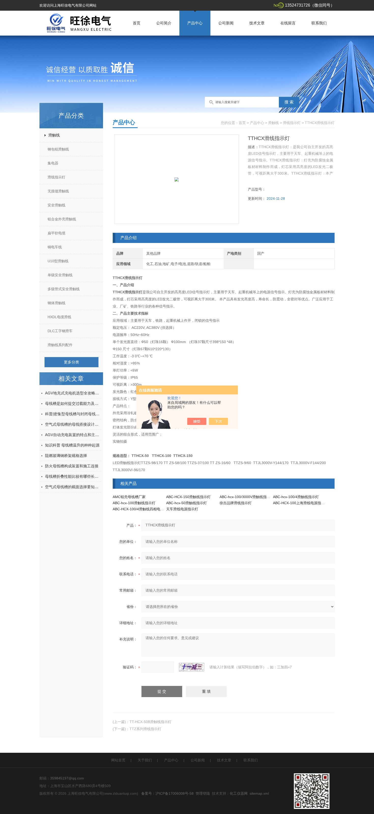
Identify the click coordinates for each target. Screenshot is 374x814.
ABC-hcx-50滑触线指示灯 (186, 503)
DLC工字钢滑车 (60, 331)
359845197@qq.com (67, 778)
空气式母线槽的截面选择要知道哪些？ (73, 487)
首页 (136, 23)
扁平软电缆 (56, 233)
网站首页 (118, 760)
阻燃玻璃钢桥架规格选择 (66, 455)
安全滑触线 (56, 205)
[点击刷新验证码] (191, 667)
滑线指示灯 (56, 177)
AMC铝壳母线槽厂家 (129, 497)
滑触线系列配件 (60, 345)
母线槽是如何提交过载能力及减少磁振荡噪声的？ (73, 403)
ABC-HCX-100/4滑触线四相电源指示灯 (144, 509)
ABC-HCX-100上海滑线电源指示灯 (300, 503)
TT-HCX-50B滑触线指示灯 (150, 722)
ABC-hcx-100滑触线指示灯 (134, 503)
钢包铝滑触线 (58, 149)
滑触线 (54, 135)
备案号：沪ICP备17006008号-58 (167, 793)
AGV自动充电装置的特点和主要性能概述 (73, 435)
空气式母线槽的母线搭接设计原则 (73, 424)
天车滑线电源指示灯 (182, 509)
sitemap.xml (259, 793)
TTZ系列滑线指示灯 (145, 729)
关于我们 (145, 760)
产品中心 (195, 23)
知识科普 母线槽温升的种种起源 (72, 445)
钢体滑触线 (56, 303)
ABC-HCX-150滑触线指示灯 (188, 497)
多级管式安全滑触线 (64, 289)
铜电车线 (55, 247)
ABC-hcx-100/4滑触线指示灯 (296, 497)
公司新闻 (226, 23)
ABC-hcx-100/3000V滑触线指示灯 (247, 497)
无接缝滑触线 (58, 191)
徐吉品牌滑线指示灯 (236, 503)
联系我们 (319, 23)
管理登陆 (203, 793)
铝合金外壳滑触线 (62, 219)
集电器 (53, 163)
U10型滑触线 (58, 261)
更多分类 (71, 362)
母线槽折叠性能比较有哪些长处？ (73, 476)
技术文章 (257, 23)
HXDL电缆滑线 (59, 317)
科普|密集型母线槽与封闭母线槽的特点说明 (73, 414)
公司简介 (163, 23)
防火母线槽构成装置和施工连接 (71, 466)
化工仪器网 (239, 793)
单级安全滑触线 (60, 275)
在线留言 (288, 23)
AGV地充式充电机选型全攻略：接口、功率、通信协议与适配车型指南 (73, 393)
